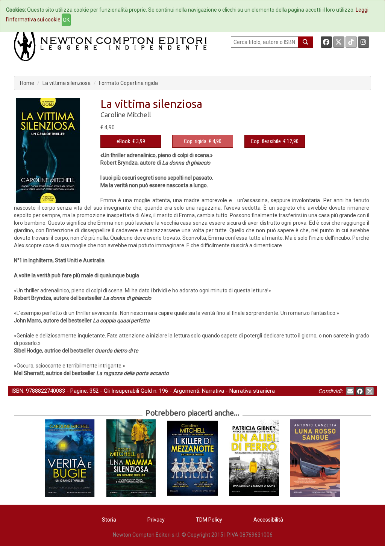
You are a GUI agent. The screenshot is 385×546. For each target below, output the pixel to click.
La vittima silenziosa (66, 83)
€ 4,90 (202, 141)
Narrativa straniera (252, 390)
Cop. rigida (195, 141)
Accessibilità (268, 520)
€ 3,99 (131, 141)
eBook (123, 141)
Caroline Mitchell (125, 114)
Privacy (156, 520)
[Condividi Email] (350, 391)
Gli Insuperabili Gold (128, 390)
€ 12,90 (275, 141)
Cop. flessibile (266, 141)
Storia (109, 520)
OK (66, 20)
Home (27, 83)
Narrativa (213, 390)
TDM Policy (209, 520)
